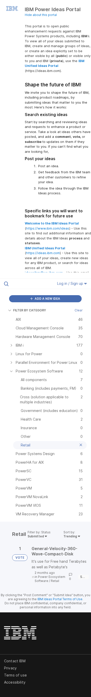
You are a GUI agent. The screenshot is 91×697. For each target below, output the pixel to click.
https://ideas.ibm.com (43, 253)
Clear (79, 310)
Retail (55, 581)
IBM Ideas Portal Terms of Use (59, 599)
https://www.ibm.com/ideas (47, 228)
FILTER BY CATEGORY (29, 310)
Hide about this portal (41, 15)
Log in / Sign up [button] (70, 283)
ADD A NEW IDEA (47, 298)
